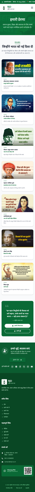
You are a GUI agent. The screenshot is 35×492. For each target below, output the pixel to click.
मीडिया (5, 429)
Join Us (16, 360)
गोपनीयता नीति (9, 488)
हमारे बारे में (7, 408)
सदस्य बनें (6, 435)
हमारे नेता (6, 411)
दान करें (6, 438)
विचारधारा (6, 414)
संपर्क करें (6, 441)
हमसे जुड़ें (19, 331)
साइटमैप (27, 488)
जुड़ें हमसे (6, 432)
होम (5, 404)
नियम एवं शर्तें (19, 488)
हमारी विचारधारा (18, 326)
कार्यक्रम (6, 417)
